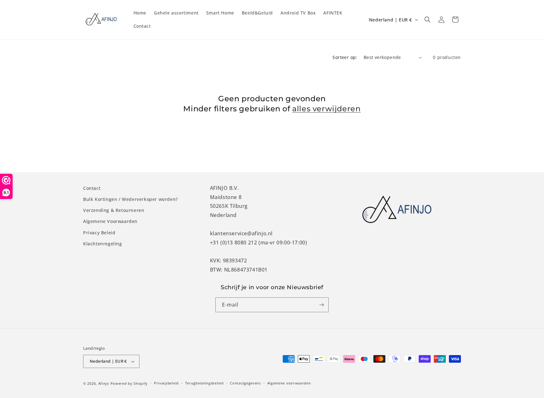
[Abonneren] (321, 304)
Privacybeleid (166, 383)
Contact (91, 188)
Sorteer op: (344, 57)
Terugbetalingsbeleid (204, 383)
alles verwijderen (326, 108)
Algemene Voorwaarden (110, 221)
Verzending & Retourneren (113, 210)
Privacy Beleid (99, 233)
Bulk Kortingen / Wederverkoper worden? (130, 199)
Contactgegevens (245, 383)
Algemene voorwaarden (289, 383)
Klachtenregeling (102, 244)
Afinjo (103, 383)
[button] (427, 19)
